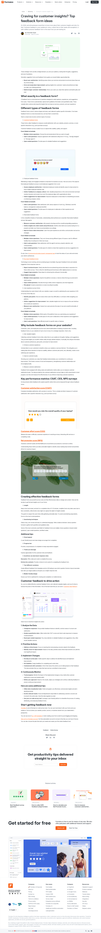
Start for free (73, 828)
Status (84, 906)
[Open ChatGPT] (9, 893)
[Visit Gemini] (15, 893)
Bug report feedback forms (31, 259)
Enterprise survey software (53, 901)
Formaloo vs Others (72, 908)
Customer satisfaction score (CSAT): (36, 388)
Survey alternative (72, 903)
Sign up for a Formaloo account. (29, 719)
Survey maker (49, 899)
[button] (20, 2)
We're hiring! (31, 896)
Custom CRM (49, 894)
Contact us (31, 894)
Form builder (49, 887)
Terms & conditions (33, 899)
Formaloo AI (49, 906)
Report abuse (31, 906)
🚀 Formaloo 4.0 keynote (35, 887)
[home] (7, 2)
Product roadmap (87, 889)
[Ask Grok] (20, 893)
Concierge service (33, 910)
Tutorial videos (86, 894)
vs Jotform (70, 889)
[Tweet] (72, 33)
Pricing (75, 2)
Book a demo (58, 2)
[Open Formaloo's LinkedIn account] (88, 931)
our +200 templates (37, 716)
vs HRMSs (70, 901)
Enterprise (67, 2)
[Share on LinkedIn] (75, 33)
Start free (94, 2)
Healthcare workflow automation (54, 908)
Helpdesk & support (87, 887)
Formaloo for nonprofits (52, 903)
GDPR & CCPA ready (34, 903)
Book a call (61, 828)
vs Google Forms (71, 891)
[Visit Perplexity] (18, 893)
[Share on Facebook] (79, 33)
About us (30, 889)
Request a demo (86, 908)
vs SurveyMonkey (72, 896)
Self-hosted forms (51, 896)
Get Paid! (30, 908)
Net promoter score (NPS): (32, 440)
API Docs (85, 903)
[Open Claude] (12, 893)
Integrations (85, 899)
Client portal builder (51, 889)
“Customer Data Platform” (70, 586)
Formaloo (23, 708)
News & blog (85, 896)
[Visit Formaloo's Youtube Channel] (91, 931)
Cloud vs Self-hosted (72, 906)
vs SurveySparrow (72, 899)
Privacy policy (32, 901)
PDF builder (49, 891)
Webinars (84, 891)
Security (84, 901)
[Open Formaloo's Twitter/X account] (86, 931)
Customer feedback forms (31, 120)
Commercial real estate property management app (41, 253)
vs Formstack (70, 894)
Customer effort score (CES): (33, 431)
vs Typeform (70, 887)
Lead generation (50, 910)
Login (87, 2)
